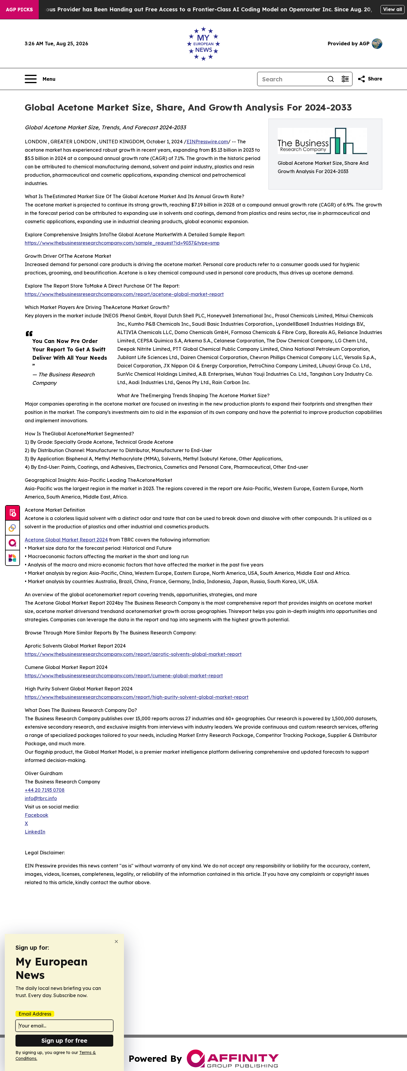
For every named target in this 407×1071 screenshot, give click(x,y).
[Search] (331, 79)
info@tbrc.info (41, 798)
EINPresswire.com (207, 142)
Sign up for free (64, 1040)
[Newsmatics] (12, 557)
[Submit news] (12, 513)
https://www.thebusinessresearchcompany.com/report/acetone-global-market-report (124, 294)
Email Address (34, 1014)
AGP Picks (19, 10)
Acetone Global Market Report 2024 (66, 540)
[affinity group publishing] (12, 543)
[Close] (116, 941)
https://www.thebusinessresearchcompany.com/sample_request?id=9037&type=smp (122, 243)
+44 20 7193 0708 (45, 790)
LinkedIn (35, 832)
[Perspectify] (12, 528)
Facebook (36, 815)
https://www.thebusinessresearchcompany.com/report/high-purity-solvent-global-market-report (136, 697)
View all (392, 9)
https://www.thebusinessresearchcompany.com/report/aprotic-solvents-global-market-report (133, 654)
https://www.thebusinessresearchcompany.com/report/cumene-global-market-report (124, 676)
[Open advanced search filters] (345, 79)
